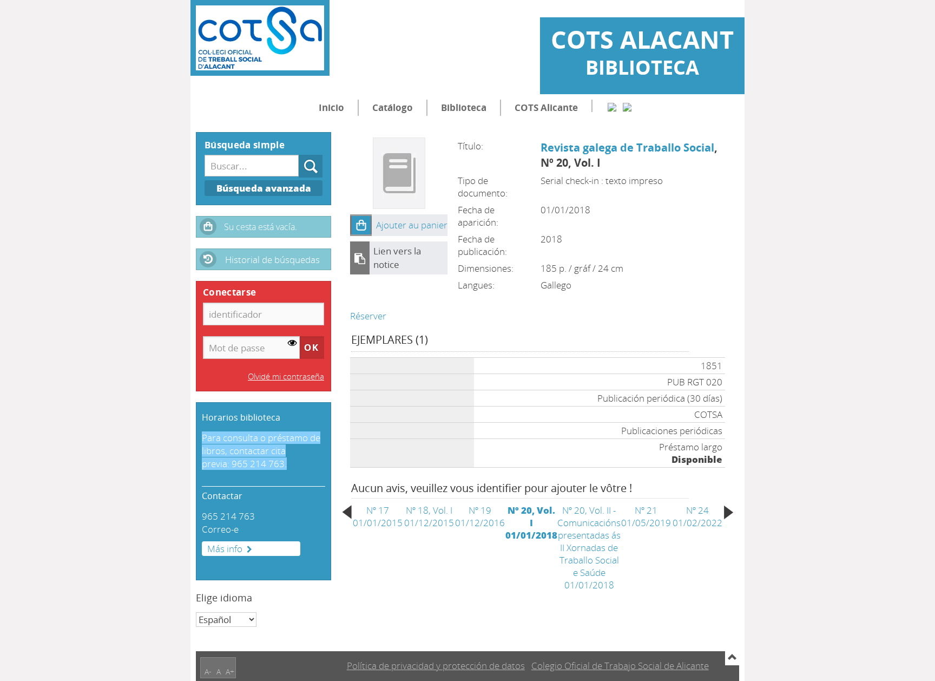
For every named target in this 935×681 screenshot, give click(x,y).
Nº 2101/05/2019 (646, 516)
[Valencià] (627, 106)
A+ (230, 671)
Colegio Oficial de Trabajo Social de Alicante (620, 665)
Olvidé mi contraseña (286, 376)
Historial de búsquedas (272, 259)
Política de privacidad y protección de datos (436, 665)
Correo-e (220, 529)
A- (208, 671)
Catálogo (392, 107)
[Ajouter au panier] (361, 225)
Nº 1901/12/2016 (480, 516)
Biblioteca (463, 107)
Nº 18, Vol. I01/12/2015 (429, 516)
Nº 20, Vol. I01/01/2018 (531, 522)
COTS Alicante (546, 107)
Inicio (331, 107)
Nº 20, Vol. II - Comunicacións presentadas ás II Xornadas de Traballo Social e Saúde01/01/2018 (589, 547)
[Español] (612, 106)
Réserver (368, 316)
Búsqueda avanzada (263, 188)
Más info (224, 548)
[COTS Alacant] (260, 37)
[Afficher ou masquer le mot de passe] (292, 343)
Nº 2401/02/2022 (697, 516)
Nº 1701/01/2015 (378, 516)
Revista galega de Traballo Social (627, 147)
